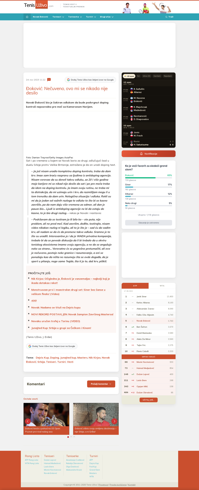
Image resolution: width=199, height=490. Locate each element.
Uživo (146, 76)
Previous (28, 421)
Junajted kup (68, 357)
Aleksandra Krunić (74, 470)
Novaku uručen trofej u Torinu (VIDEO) (55, 321)
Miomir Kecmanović (52, 470)
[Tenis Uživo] (40, 5)
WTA (162, 286)
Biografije (105, 17)
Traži (170, 17)
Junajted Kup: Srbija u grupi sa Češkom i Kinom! (61, 328)
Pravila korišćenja (118, 484)
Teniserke (73, 17)
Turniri (89, 17)
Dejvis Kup (42, 357)
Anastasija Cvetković (75, 460)
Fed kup (93, 466)
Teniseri (56, 17)
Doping (54, 357)
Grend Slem (94, 470)
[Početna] (27, 16)
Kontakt (131, 484)
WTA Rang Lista (32, 463)
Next (114, 421)
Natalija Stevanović (74, 463)
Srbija (41, 361)
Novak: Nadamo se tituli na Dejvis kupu (56, 307)
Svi (138, 76)
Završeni (157, 76)
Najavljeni (168, 76)
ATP (135, 286)
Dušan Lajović (50, 460)
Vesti (70, 361)
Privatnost (103, 484)
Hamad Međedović (52, 463)
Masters (82, 357)
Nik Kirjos (95, 357)
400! (34, 300)
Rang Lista (32, 456)
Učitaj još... (148, 400)
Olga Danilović (72, 466)
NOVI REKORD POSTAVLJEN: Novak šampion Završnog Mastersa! (72, 314)
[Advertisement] (99, 45)
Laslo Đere (49, 466)
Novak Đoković (40, 17)
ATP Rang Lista (31, 460)
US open (130, 76)
